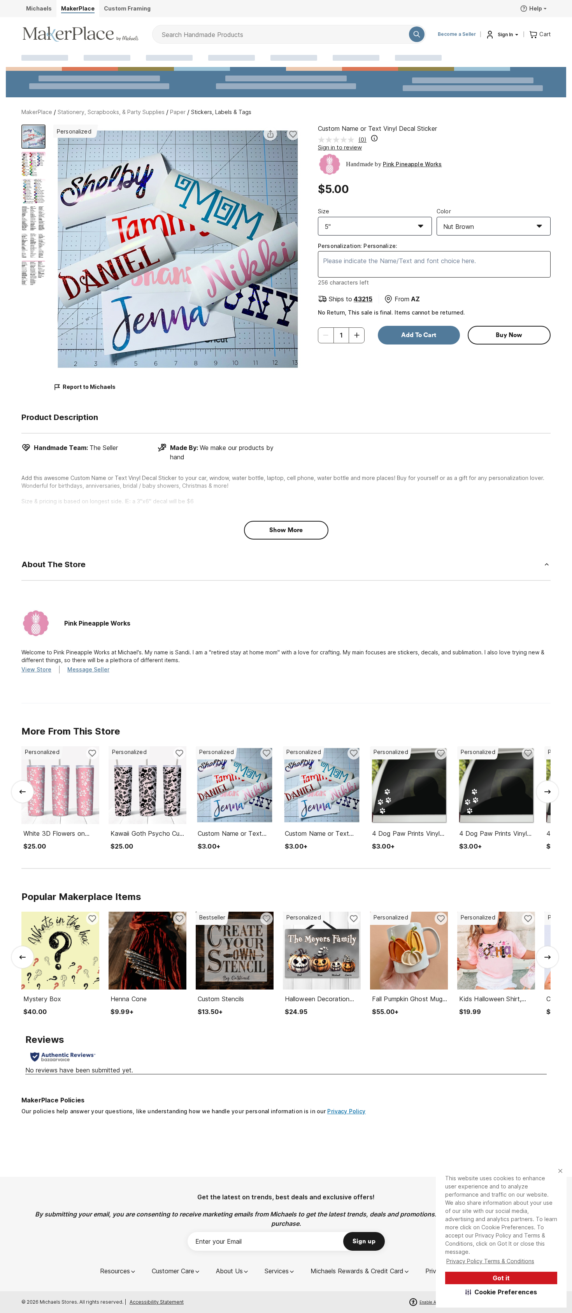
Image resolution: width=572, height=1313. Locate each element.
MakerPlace (36, 112)
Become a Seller (457, 34)
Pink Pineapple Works (412, 164)
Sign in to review (340, 147)
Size (324, 211)
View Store (36, 669)
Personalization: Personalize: (357, 246)
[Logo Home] (80, 34)
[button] (501, 1292)
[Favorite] (293, 134)
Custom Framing (127, 8)
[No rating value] (338, 139)
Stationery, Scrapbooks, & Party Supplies (111, 112)
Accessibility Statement (157, 1302)
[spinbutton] (341, 335)
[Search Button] (417, 34)
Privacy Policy (346, 1111)
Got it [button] (501, 1278)
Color (444, 211)
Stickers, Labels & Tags (221, 112)
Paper (178, 112)
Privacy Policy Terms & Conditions (490, 1261)
